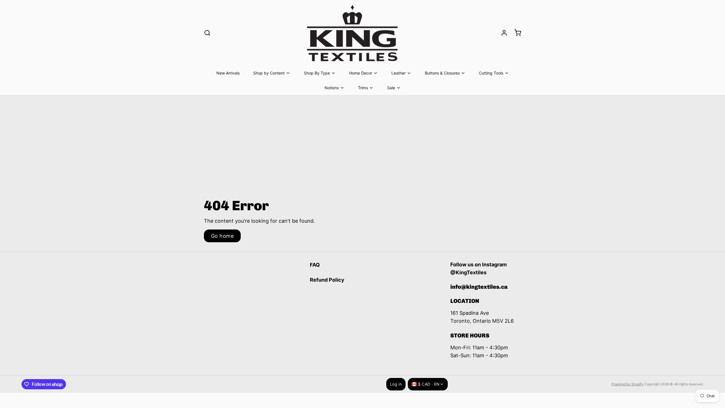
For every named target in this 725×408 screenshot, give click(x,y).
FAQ (315, 265)
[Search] (207, 32)
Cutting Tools (491, 73)
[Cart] (515, 32)
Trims (363, 87)
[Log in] (502, 32)
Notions (332, 87)
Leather (398, 73)
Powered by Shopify (627, 384)
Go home (222, 236)
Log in (396, 384)
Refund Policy (327, 280)
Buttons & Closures (442, 73)
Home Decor (360, 73)
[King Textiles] (352, 33)
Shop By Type (317, 73)
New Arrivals (228, 73)
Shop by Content (269, 73)
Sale (391, 87)
